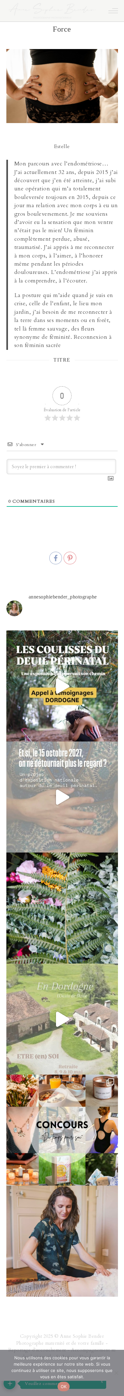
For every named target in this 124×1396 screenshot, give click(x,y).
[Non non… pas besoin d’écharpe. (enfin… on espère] (62, 1019)
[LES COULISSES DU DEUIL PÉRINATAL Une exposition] (62, 685)
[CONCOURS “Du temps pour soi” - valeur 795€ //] (62, 1130)
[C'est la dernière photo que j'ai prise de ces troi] (62, 908)
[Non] (116, 1373)
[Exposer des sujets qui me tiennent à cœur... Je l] (62, 797)
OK (64, 1386)
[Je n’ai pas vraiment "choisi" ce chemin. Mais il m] (62, 1241)
